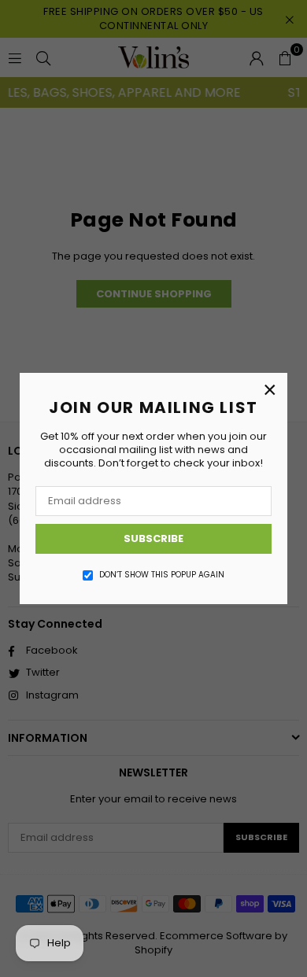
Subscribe (153, 538)
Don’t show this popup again (161, 575)
